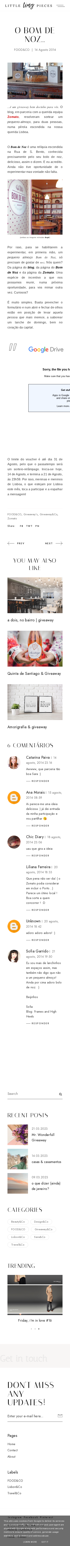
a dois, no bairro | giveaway (30, 620)
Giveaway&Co (48, 514)
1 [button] (31, 1329)
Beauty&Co (18, 1222)
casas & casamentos (46, 1161)
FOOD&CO (21, 50)
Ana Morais (35, 792)
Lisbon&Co (18, 1237)
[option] (35, 1299)
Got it (44, 1542)
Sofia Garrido (37, 951)
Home (11, 1444)
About (11, 1456)
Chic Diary (35, 837)
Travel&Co (17, 1245)
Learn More (30, 1542)
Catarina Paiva (38, 757)
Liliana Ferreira (38, 867)
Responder (40, 781)
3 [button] (39, 1329)
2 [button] (35, 1329)
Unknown (33, 921)
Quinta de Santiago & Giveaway (34, 673)
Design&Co (41, 1222)
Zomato (12, 518)
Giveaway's (31, 514)
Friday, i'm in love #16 (35, 1320)
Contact (12, 1450)
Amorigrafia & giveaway (27, 727)
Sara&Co (39, 1237)
